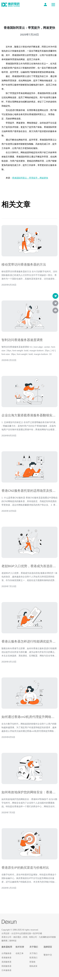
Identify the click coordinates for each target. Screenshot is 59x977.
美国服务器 (6, 962)
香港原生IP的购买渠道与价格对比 (25, 867)
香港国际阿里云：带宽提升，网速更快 (30, 178)
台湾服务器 (6, 953)
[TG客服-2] (55, 303)
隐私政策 (33, 966)
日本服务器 (6, 970)
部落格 (32, 962)
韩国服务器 (6, 966)
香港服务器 (6, 957)
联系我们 (33, 957)
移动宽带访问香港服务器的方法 (24, 264)
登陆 (46, 4)
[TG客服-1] (55, 296)
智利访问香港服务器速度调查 (22, 340)
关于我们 (33, 953)
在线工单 (19, 953)
